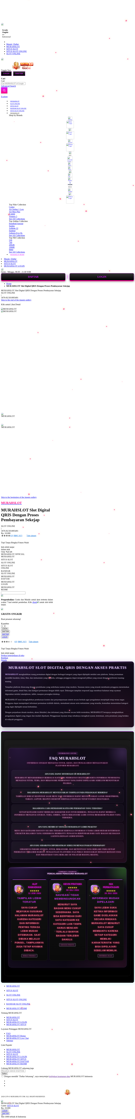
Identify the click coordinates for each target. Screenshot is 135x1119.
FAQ (8, 1033)
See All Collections (17, 219)
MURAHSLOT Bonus (16, 1036)
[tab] (67, 96)
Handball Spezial (16, 223)
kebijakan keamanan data (59, 1076)
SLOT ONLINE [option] (8, 562)
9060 (11, 250)
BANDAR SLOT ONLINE (18, 1004)
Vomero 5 (13, 216)
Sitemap (9, 1040)
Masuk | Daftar (12, 44)
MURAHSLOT (13, 46)
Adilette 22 (13, 228)
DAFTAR (33, 276)
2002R (12, 245)
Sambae (12, 231)
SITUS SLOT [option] (7, 559)
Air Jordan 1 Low (16, 209)
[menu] (67, 178)
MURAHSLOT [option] (8, 556)
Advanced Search (8, 86)
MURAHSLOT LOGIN (14, 266)
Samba (12, 226)
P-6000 (12, 214)
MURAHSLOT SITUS (16, 1024)
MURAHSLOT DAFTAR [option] (8, 577)
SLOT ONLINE (13, 54)
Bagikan (4, 658)
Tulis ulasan (31, 536)
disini (34, 602)
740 (10, 242)
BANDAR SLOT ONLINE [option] (8, 572)
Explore (4, 96)
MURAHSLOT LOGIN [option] (8, 583)
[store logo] (22, 70)
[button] (6, 418)
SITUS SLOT (12, 49)
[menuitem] (15, 101)
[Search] (4, 90)
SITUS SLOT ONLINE (16, 51)
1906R (12, 247)
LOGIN (101, 276)
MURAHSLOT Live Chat (17, 1038)
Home (8, 284)
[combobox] (13, 83)
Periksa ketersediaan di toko (12, 655)
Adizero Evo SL (16, 233)
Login (6, 74)
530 (10, 240)
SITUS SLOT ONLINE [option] (7, 567)
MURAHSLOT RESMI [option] (8, 588)
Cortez (12, 207)
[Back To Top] (2, 1115)
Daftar (19, 74)
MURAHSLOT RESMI (16, 1008)
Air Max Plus (14, 212)
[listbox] (27, 573)
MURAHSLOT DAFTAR (17, 1061)
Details (4, 660)
